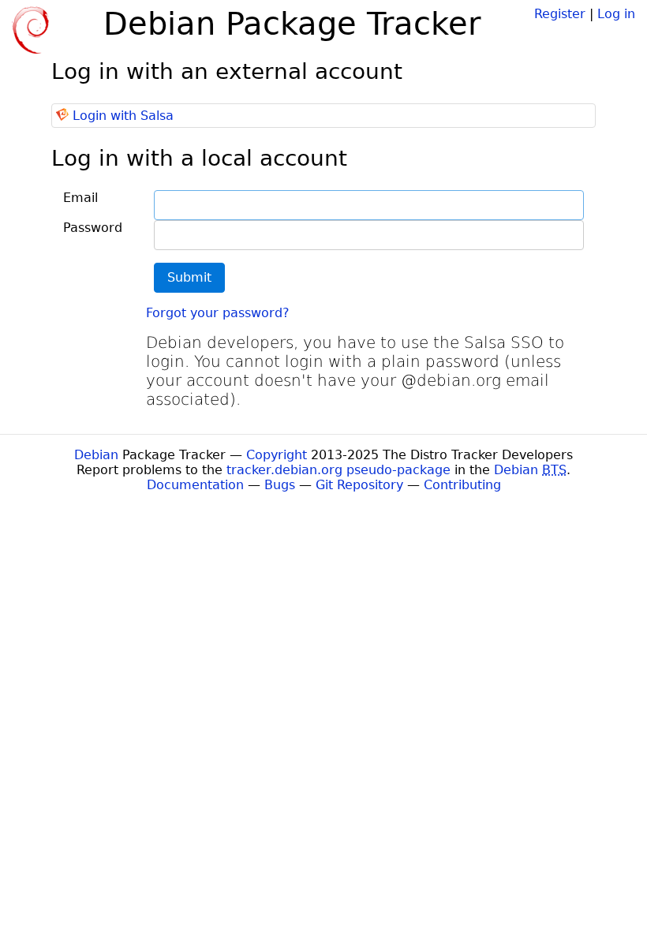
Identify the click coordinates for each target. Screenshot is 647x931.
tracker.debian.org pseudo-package (338, 469)
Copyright (276, 454)
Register (559, 13)
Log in (616, 13)
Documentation (195, 484)
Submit (189, 277)
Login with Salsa (123, 115)
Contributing (462, 484)
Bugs (279, 484)
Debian (96, 454)
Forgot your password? (218, 312)
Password (92, 227)
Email (80, 197)
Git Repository (359, 484)
